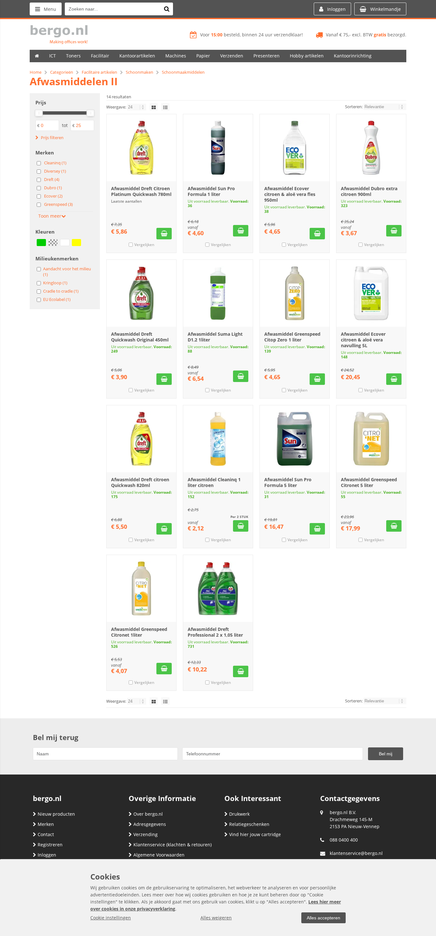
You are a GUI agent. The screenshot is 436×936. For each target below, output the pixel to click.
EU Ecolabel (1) (57, 299)
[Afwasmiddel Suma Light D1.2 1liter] (218, 293)
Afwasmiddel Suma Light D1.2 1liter (215, 337)
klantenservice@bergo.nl (356, 853)
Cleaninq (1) (55, 163)
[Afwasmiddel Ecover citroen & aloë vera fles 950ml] (294, 147)
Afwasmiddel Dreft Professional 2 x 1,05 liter (215, 632)
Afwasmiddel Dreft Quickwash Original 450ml (140, 337)
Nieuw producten (56, 814)
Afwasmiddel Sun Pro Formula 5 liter (288, 482)
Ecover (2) (53, 196)
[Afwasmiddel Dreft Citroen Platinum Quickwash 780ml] (141, 147)
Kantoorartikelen (137, 56)
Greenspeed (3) (58, 204)
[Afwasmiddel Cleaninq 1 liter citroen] (218, 438)
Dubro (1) (53, 188)
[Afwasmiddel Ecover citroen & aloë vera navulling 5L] (371, 293)
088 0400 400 (344, 840)
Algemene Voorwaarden (158, 855)
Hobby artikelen (307, 56)
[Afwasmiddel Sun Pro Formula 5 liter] (294, 438)
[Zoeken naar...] (166, 9)
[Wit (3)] (64, 242)
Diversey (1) (55, 171)
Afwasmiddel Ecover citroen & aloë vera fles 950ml (289, 194)
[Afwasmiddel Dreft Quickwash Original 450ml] (141, 293)
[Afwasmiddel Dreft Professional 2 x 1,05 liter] (218, 588)
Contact (46, 834)
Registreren (50, 845)
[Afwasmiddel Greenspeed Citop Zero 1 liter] (294, 293)
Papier (203, 56)
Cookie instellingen (110, 918)
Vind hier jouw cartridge (255, 834)
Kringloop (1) (55, 283)
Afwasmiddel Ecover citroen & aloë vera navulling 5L (363, 339)
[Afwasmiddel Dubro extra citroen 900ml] (371, 147)
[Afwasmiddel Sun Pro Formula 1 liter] (218, 147)
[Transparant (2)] (52, 242)
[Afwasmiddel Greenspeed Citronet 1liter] (141, 588)
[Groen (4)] (41, 242)
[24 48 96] (137, 107)
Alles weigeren (216, 918)
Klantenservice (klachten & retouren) (172, 845)
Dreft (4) (51, 179)
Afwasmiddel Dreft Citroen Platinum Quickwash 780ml (141, 191)
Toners (73, 56)
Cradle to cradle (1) (61, 291)
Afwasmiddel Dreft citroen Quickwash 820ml (140, 482)
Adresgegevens (149, 824)
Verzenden (231, 56)
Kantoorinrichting (353, 56)
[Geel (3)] (76, 242)
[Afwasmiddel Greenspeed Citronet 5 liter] (371, 438)
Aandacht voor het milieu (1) (67, 271)
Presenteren (266, 56)
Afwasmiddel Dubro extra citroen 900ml (369, 191)
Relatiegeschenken (249, 824)
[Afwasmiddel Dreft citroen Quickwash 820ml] (141, 438)
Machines (175, 56)
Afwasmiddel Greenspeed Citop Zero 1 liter (292, 337)
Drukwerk (239, 814)
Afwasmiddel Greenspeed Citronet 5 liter (369, 482)
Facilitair (100, 56)
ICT (52, 56)
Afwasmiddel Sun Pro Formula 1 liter (211, 191)
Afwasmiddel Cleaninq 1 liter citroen (214, 482)
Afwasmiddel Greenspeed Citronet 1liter (139, 632)
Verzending (145, 834)
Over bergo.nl (148, 814)
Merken (46, 824)
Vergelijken (144, 244)
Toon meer (49, 216)
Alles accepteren (323, 917)
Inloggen (47, 855)
